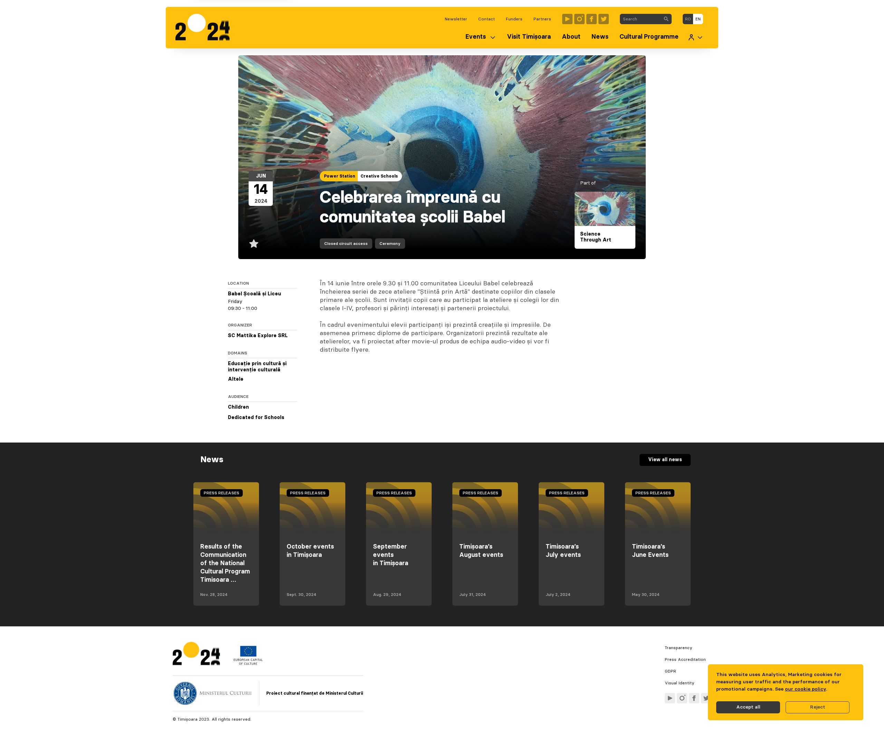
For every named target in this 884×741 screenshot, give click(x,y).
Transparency (678, 648)
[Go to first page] (206, 27)
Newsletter (456, 19)
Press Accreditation (685, 659)
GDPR (670, 671)
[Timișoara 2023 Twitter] (603, 19)
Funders (514, 19)
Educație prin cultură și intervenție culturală (257, 366)
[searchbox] (640, 19)
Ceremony (390, 243)
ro (688, 19)
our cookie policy (805, 689)
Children (238, 407)
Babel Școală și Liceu (254, 294)
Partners (542, 19)
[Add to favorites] (254, 243)
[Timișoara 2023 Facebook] (591, 19)
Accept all (748, 707)
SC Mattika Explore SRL (258, 335)
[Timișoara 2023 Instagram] (579, 19)
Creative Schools (379, 176)
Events (475, 37)
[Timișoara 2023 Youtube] (567, 19)
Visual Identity (679, 683)
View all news (665, 459)
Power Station (339, 176)
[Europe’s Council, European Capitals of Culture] (248, 663)
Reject (817, 707)
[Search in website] (666, 19)
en (698, 19)
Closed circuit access (346, 243)
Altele (235, 379)
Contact (486, 19)
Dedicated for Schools (256, 417)
